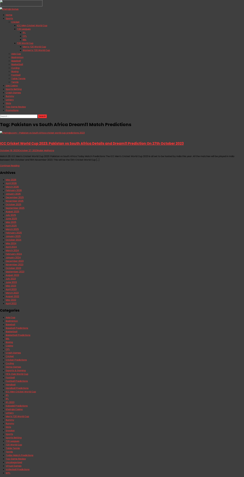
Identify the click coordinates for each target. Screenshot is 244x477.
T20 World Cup (25, 43)
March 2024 (12, 250)
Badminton (17, 57)
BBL (24, 39)
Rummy (10, 96)
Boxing (14, 71)
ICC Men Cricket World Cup (32, 25)
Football (15, 75)
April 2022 (11, 303)
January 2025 (13, 236)
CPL (25, 36)
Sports (9, 18)
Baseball (16, 60)
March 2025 (12, 229)
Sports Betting (14, 89)
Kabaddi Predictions (17, 405)
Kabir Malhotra (46, 150)
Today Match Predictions (19, 455)
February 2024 (14, 254)
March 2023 (12, 292)
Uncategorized (14, 462)
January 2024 (13, 257)
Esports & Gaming (16, 370)
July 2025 (11, 215)
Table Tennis (18, 78)
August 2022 (12, 296)
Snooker (10, 430)
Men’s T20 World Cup (34, 46)
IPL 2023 (10, 402)
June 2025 (11, 218)
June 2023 (11, 282)
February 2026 (14, 190)
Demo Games (13, 367)
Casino (9, 345)
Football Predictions (17, 381)
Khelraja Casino (14, 409)
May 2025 (11, 222)
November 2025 (14, 201)
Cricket (15, 22)
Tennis (14, 82)
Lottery (10, 99)
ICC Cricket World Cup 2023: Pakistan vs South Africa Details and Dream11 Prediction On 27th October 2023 (92, 143)
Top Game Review (16, 106)
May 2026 (11, 179)
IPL (24, 32)
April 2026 (11, 183)
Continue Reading (9, 165)
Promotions (12, 110)
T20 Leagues (24, 29)
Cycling (15, 68)
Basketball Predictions (18, 335)
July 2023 (11, 278)
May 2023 (11, 285)
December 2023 (15, 261)
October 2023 (13, 268)
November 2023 (14, 264)
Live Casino (12, 85)
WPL (8, 473)
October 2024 (13, 239)
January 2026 (13, 194)
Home (9, 15)
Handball (11, 384)
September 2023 (15, 271)
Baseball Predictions (17, 328)
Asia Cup (16, 53)
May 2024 (11, 243)
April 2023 (11, 289)
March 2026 (12, 186)
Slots (8, 103)
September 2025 (15, 208)
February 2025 (14, 232)
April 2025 (11, 225)
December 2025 (15, 197)
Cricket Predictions (16, 359)
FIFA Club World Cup (17, 374)
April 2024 (11, 247)
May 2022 (11, 300)
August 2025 (12, 211)
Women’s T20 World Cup (36, 50)
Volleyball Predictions (18, 469)
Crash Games (13, 92)
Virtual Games (13, 466)
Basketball (17, 64)
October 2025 (13, 204)
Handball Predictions (17, 388)
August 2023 (12, 275)
